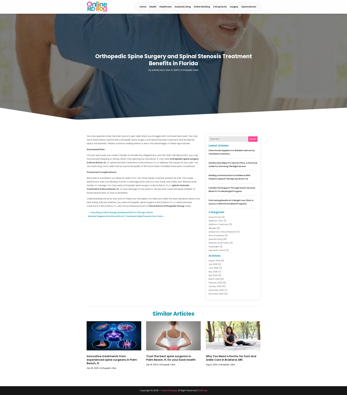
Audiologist (214, 246)
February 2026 (215, 282)
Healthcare (165, 6)
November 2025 (216, 293)
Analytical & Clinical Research (223, 231)
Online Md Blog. (169, 390)
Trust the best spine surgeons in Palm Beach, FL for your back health (171, 358)
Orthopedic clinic (189, 70)
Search (253, 139)
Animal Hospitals (216, 235)
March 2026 (214, 279)
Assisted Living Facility (219, 242)
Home (143, 6)
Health (152, 6)
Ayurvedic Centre (217, 250)
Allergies (212, 228)
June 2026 (213, 268)
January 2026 (215, 286)
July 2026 (213, 264)
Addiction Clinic (216, 220)
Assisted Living (183, 6)
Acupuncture (215, 217)
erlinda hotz (158, 70)
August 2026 (214, 260)
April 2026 (213, 275)
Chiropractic (220, 6)
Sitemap (202, 390)
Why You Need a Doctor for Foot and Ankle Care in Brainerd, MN (231, 358)
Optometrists (248, 6)
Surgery (234, 6)
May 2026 (213, 271)
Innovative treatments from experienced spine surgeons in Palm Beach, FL (112, 359)
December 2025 (216, 290)
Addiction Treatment (219, 224)
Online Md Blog (202, 6)
